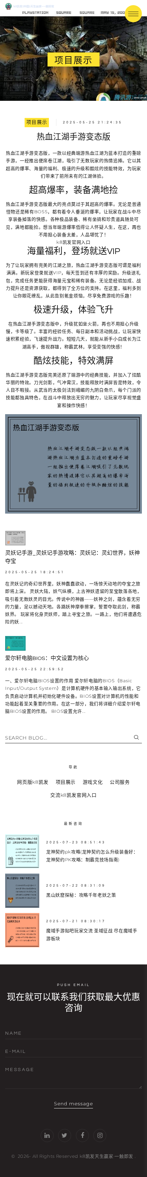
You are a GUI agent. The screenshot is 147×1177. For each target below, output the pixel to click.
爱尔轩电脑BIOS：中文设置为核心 (47, 658)
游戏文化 (93, 782)
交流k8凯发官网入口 (73, 795)
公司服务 (120, 782)
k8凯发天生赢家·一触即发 (106, 1156)
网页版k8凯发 (33, 782)
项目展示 (37, 122)
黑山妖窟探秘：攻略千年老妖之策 (81, 895)
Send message (73, 1104)
